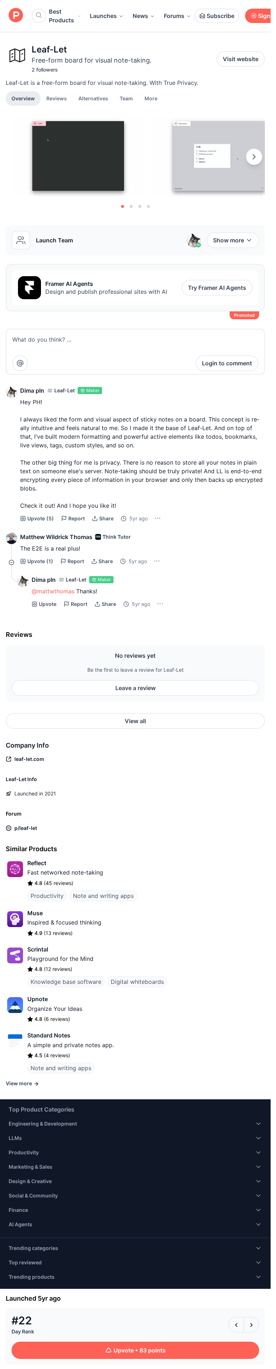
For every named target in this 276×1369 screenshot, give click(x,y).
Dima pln (32, 390)
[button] (151, 98)
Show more (228, 240)
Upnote (37, 999)
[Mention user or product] (20, 363)
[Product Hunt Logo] (16, 15)
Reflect (36, 863)
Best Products (61, 16)
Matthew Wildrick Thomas (56, 536)
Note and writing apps (103, 895)
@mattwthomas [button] (53, 591)
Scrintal (37, 949)
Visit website (240, 59)
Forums (174, 15)
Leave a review (135, 688)
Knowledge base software (66, 981)
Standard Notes (48, 1035)
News (140, 15)
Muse (35, 913)
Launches (103, 15)
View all (135, 721)
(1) (40, 561)
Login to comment (227, 363)
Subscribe (220, 15)
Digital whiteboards (137, 981)
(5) (40, 518)
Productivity (47, 895)
